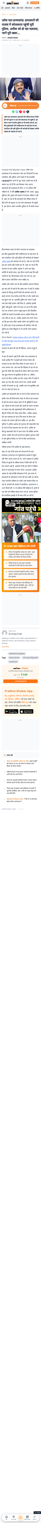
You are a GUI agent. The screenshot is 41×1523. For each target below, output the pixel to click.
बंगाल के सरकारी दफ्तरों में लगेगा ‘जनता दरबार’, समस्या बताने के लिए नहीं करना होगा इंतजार (21, 574)
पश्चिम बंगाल (28, 8)
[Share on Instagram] (24, 111)
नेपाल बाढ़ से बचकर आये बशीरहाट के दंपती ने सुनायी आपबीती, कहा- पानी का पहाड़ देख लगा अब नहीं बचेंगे (21, 585)
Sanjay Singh (16, 634)
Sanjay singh (13, 38)
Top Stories (12, 14)
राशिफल (18, 699)
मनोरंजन (19, 695)
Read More (5, 647)
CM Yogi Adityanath (30, 658)
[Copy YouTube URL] (20, 111)
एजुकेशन (11, 695)
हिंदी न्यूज (25, 702)
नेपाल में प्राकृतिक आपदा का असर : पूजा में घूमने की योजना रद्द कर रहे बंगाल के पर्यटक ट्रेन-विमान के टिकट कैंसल (22, 554)
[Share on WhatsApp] (13, 111)
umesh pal (13, 662)
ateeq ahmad (14, 658)
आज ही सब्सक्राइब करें (20, 681)
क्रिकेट (11, 699)
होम (2, 8)
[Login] (20, 1518)
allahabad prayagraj (17, 653)
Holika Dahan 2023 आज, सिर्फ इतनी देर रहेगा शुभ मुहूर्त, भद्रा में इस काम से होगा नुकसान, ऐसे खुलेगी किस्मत (20, 341)
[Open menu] (4, 3)
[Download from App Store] (26, 711)
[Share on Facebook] (16, 111)
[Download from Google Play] (11, 711)
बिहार (13, 8)
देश (6, 695)
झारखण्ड (7, 8)
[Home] (13, 3)
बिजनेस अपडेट (28, 695)
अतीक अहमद (6, 261)
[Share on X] (27, 111)
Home (4, 14)
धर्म (6, 699)
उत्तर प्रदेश (20, 8)
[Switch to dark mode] (28, 3)
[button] (20, 89)
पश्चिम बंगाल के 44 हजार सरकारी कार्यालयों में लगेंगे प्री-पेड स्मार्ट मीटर (20, 564)
